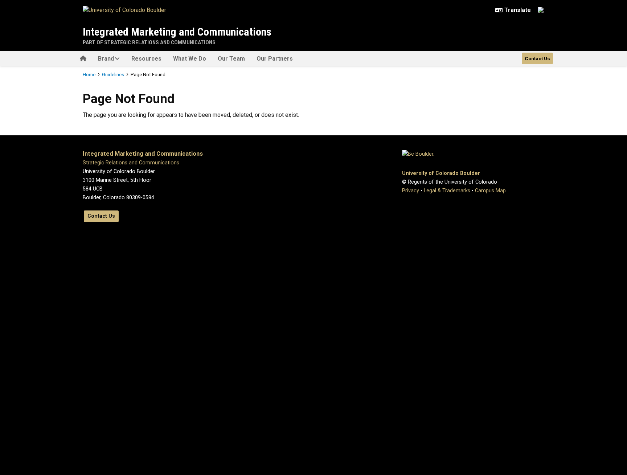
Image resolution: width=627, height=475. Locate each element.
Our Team (231, 58)
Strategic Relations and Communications (131, 163)
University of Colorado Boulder (441, 173)
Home (89, 74)
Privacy (410, 191)
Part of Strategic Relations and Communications (149, 42)
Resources (146, 58)
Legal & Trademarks (447, 191)
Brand (106, 58)
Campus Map (490, 191)
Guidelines (113, 74)
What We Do (189, 58)
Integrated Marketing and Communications (177, 31)
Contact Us (537, 58)
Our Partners (275, 58)
